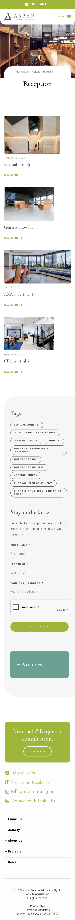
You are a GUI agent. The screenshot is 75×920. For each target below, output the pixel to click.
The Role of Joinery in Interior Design (37, 492)
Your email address (26, 583)
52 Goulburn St (17, 164)
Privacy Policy (37, 906)
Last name (19, 564)
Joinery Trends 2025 (28, 467)
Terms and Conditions (37, 910)
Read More (11, 175)
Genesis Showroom (20, 227)
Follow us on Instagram (32, 791)
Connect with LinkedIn (33, 801)
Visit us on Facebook (30, 782)
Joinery (53, 440)
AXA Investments (19, 294)
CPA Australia (16, 361)
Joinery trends (25, 459)
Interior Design (26, 440)
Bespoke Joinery (26, 424)
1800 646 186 (40, 4)
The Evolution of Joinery (33, 483)
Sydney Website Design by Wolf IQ (36, 914)
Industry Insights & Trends (35, 432)
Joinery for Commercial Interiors (32, 450)
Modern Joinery (25, 475)
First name (20, 545)
